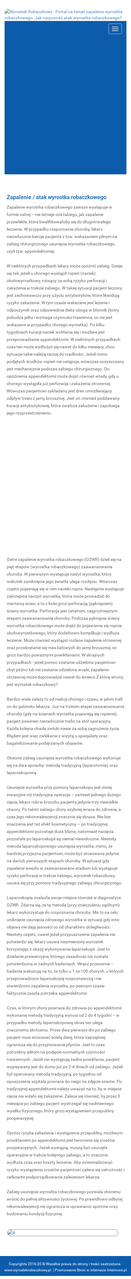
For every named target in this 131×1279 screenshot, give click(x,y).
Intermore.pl (117, 1270)
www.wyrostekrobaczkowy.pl (27, 1270)
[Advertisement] (65, 105)
